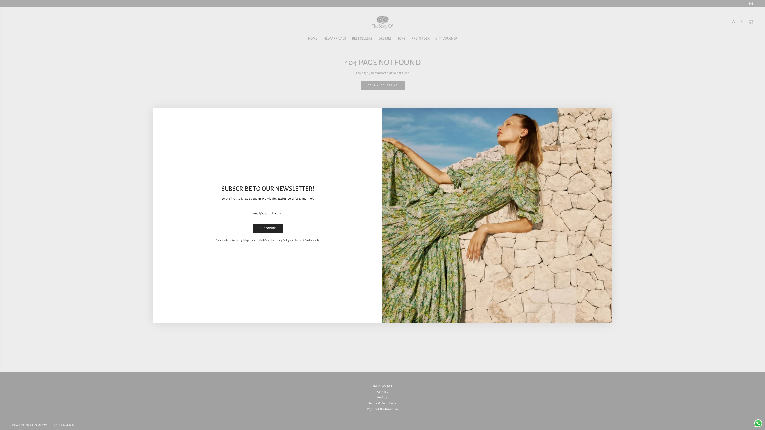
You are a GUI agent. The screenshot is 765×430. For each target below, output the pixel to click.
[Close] (604, 114)
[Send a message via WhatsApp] (758, 423)
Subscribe (268, 228)
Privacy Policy (281, 240)
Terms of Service (303, 240)
